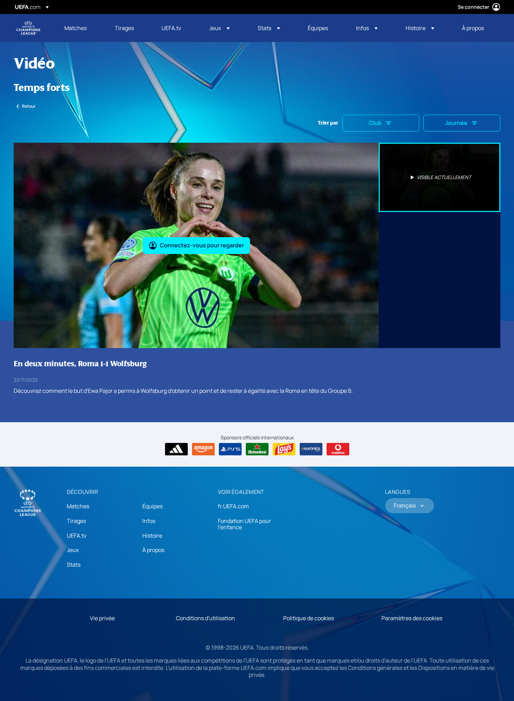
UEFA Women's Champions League (28, 28)
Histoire (152, 535)
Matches (78, 506)
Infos (148, 521)
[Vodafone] (338, 449)
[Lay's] (284, 449)
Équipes (152, 506)
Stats (73, 564)
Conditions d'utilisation (205, 618)
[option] (439, 177)
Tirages (76, 521)
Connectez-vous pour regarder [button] (202, 245)
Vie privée (102, 618)
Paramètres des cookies (411, 618)
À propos (153, 550)
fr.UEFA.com (233, 506)
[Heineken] (257, 449)
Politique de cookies (308, 618)
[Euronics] (311, 449)
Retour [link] (29, 106)
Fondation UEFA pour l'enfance (244, 524)
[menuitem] (81, 28)
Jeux (73, 550)
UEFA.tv (76, 535)
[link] (75, 28)
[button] (219, 28)
